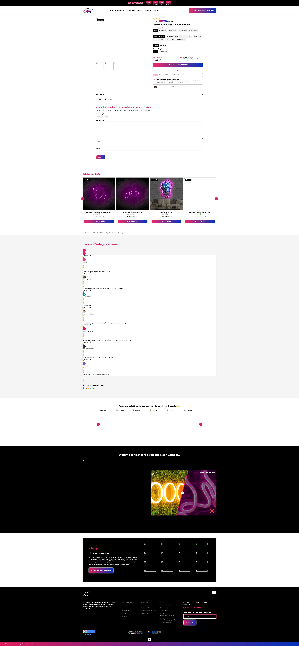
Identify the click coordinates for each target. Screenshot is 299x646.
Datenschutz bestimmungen (168, 605)
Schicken (189, 622)
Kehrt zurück (163, 610)
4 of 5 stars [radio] (105, 116)
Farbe (155, 34)
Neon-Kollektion (127, 602)
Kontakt (124, 616)
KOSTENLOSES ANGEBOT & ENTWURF (202, 10)
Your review (100, 120)
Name (98, 141)
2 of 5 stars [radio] (100, 116)
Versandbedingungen (166, 607)
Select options (99, 221)
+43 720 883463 (195, 608)
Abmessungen (158, 28)
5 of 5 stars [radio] (107, 116)
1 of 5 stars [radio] (97, 116)
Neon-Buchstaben (146, 605)
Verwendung (157, 49)
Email (98, 148)
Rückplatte (157, 43)
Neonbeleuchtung (146, 607)
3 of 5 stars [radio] (102, 116)
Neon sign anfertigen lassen (149, 610)
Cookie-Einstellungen (166, 622)
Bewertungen (126, 610)
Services (156, 10)
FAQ (161, 602)
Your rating (100, 114)
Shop (139, 10)
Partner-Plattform (146, 613)
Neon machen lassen (117, 10)
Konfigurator (131, 10)
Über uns (124, 613)
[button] (84, 250)
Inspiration (147, 10)
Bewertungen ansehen (101, 570)
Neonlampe (144, 602)
